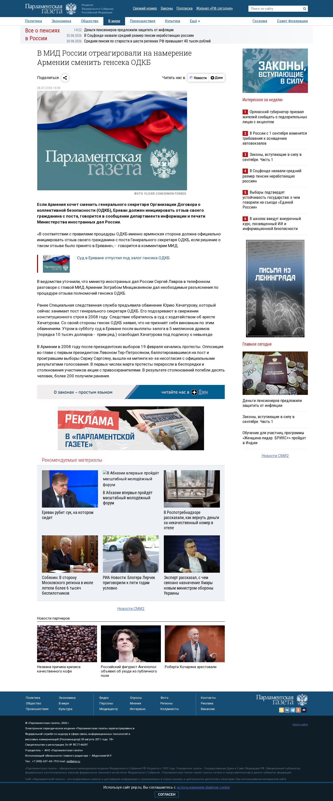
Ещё (193, 21)
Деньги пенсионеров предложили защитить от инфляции (124, 30)
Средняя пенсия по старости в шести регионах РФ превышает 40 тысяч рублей (139, 41)
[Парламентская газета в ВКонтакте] (287, 710)
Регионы (166, 703)
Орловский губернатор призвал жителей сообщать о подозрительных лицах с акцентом (275, 116)
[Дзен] (216, 78)
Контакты (208, 698)
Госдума (260, 21)
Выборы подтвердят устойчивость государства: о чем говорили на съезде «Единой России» (271, 200)
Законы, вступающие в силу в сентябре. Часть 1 (272, 157)
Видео (104, 698)
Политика (33, 21)
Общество (89, 21)
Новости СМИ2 (131, 608)
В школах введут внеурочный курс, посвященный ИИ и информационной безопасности (272, 223)
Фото (164, 698)
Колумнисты (169, 709)
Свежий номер (145, 8)
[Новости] (198, 78)
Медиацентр (108, 709)
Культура (172, 21)
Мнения (135, 703)
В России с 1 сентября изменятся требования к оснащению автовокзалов (275, 138)
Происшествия (142, 21)
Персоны (106, 703)
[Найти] (305, 9)
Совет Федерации (292, 21)
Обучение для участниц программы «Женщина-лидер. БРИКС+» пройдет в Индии (274, 437)
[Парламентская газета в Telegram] (292, 710)
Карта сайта (300, 724)
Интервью (138, 709)
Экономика (61, 21)
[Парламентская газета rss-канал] (281, 710)
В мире (114, 21)
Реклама (207, 703)
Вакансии (208, 709)
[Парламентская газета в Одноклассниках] (298, 710)
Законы (167, 8)
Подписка (184, 8)
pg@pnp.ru (73, 761)
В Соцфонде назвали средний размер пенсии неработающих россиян (130, 35)
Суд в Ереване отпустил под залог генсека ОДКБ (123, 257)
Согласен (166, 794)
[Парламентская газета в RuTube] (304, 710)
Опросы (136, 698)
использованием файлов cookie (203, 787)
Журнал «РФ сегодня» (214, 8)
